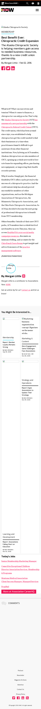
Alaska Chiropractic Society (17, 120)
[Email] (23, 276)
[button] (10, 3)
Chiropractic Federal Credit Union (16, 127)
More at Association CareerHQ (18, 591)
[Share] (3, 68)
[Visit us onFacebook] (18, 698)
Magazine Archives (20, 680)
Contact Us (20, 689)
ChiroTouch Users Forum (12, 243)
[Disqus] (20, 634)
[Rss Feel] (27, 698)
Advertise (20, 685)
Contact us (26, 290)
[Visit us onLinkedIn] (22, 698)
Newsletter (20, 675)
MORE (8, 284)
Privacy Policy (20, 694)
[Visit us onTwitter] (13, 698)
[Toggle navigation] (2, 14)
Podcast (20, 671)
